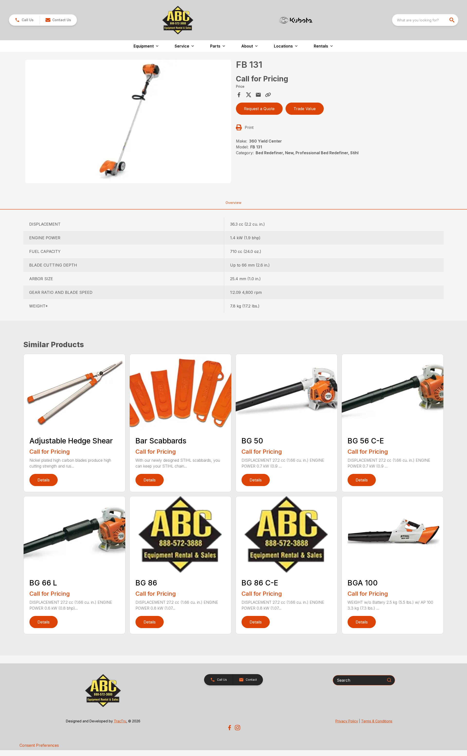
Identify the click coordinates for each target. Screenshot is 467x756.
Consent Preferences (39, 745)
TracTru (120, 721)
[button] (24, 20)
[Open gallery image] (128, 121)
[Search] (389, 680)
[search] (452, 20)
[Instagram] (237, 727)
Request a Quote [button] (259, 108)
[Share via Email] (258, 95)
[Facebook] (229, 727)
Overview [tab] (233, 203)
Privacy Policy (346, 721)
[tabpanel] (128, 122)
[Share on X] (248, 95)
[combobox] (425, 20)
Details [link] (43, 480)
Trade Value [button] (305, 108)
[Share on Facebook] (239, 95)
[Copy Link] (268, 95)
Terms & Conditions (376, 721)
